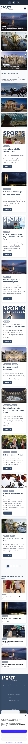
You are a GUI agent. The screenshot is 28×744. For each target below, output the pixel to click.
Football (6, 535)
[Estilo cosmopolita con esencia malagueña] (14, 654)
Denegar (14, 735)
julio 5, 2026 (6, 621)
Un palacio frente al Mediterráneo (10, 368)
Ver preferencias (14, 739)
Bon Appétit (6, 452)
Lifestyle (14, 103)
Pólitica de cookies (14, 700)
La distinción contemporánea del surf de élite (13, 47)
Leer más (14, 92)
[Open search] (9, 2)
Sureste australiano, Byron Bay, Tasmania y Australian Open (13, 237)
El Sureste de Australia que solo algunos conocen (12, 193)
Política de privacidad (18, 742)
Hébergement (7, 364)
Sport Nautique (6, 45)
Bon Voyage (4, 26)
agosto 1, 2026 (7, 598)
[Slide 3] (25, 54)
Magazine (14, 118)
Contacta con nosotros (14, 694)
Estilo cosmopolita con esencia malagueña (12, 28)
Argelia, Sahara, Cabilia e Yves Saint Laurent (12, 150)
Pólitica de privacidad (14, 698)
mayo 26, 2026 (16, 68)
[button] (26, 715)
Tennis (11, 490)
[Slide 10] (25, 59)
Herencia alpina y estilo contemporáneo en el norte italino (13, 66)
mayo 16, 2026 (16, 48)
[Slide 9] (25, 58)
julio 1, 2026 (6, 644)
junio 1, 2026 (16, 29)
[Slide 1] (25, 33)
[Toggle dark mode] (13, 2)
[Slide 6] (25, 56)
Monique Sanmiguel (7, 29)
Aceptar (14, 731)
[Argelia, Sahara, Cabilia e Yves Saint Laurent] (14, 586)
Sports (14, 88)
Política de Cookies (8, 742)
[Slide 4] (25, 35)
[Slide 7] (25, 57)
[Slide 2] (25, 34)
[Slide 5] (25, 36)
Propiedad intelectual (14, 703)
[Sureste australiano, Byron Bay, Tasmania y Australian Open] (14, 631)
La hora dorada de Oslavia (13, 455)
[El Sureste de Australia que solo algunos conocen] (14, 608)
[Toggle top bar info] (18, 2)
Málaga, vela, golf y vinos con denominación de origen (14, 325)
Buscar (14, 709)
